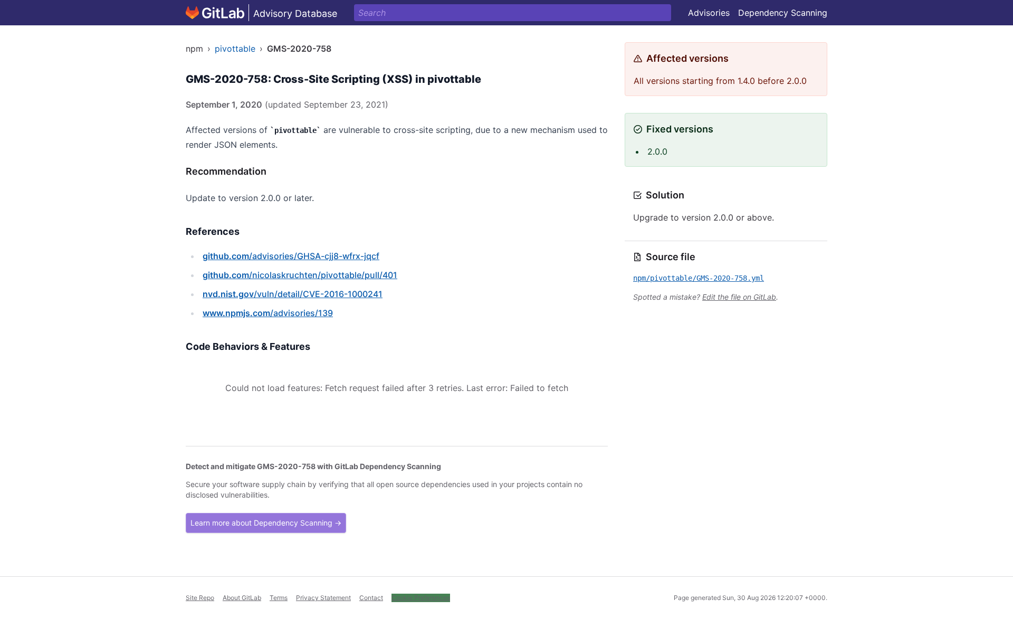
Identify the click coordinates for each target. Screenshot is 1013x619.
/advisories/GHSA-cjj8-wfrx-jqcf (291, 256)
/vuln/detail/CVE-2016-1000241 (293, 294)
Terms (279, 598)
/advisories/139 (268, 313)
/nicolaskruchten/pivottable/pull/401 (300, 275)
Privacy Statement (323, 598)
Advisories (709, 12)
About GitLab (242, 598)
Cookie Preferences (420, 598)
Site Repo (200, 598)
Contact (371, 598)
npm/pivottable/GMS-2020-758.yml (698, 278)
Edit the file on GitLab (739, 296)
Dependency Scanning (782, 12)
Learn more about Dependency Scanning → (265, 522)
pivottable (235, 48)
